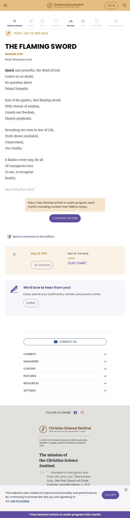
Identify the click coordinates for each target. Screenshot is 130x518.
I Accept (110, 495)
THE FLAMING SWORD (41, 46)
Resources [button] (31, 383)
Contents (44, 265)
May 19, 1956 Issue (36, 33)
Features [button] (30, 376)
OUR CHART (77, 263)
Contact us (68, 342)
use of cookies (19, 501)
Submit (31, 303)
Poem (17, 33)
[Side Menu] (5, 5)
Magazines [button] (31, 361)
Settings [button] (30, 390)
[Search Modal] (125, 5)
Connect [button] (30, 354)
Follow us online (58, 412)
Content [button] (30, 369)
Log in (111, 5)
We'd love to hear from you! (47, 287)
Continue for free (65, 218)
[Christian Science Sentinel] (65, 5)
